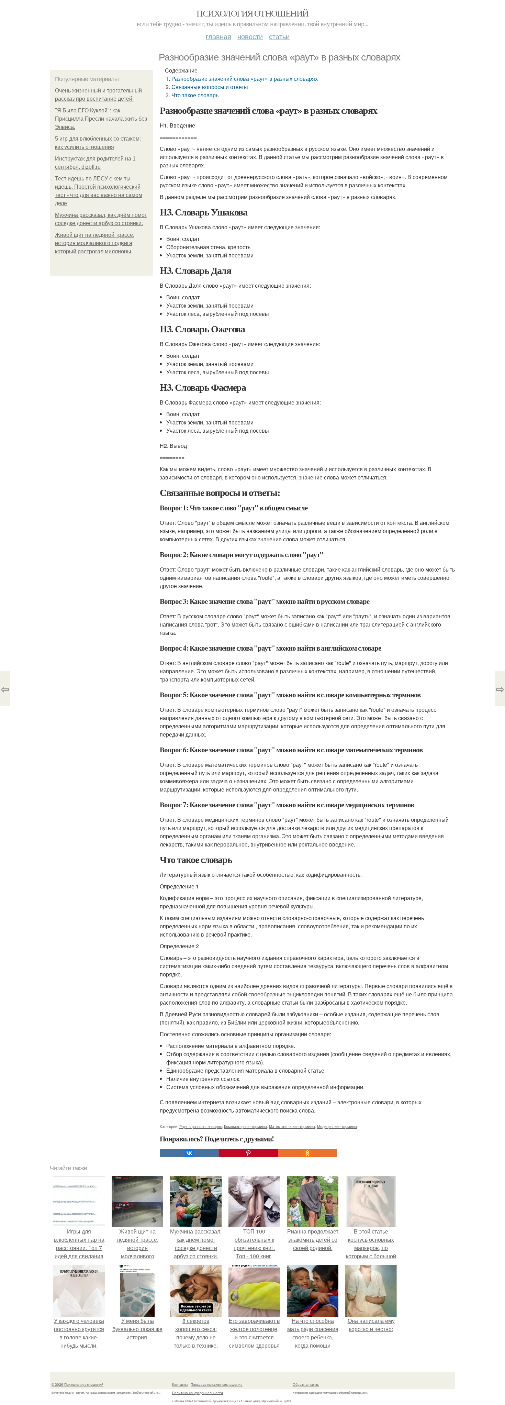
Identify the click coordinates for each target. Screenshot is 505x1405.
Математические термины (292, 1126)
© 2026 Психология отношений (77, 1384)
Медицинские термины (337, 1126)
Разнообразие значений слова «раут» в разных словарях (244, 78)
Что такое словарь (194, 95)
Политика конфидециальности (197, 1392)
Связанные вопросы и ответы (209, 87)
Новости (250, 36)
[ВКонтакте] (189, 1153)
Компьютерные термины (245, 1126)
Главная (218, 36)
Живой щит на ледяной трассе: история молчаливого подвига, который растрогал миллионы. (94, 243)
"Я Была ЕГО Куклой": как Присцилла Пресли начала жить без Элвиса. (101, 119)
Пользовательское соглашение (217, 1384)
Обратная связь (306, 1384)
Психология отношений (252, 13)
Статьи (279, 36)
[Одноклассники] (307, 1153)
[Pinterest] (248, 1153)
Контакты (180, 1384)
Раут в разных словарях (200, 1126)
